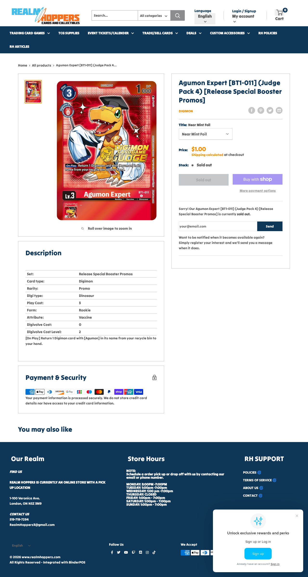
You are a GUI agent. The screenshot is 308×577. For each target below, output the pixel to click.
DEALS (191, 33)
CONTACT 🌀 (253, 495)
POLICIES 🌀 (252, 472)
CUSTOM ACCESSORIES (227, 33)
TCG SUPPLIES (68, 33)
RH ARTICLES (19, 46)
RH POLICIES (267, 33)
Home (22, 65)
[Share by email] (279, 110)
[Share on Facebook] (251, 110)
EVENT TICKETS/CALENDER (108, 33)
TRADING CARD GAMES (27, 33)
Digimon (186, 111)
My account (243, 16)
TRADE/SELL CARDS (157, 33)
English (17, 545)
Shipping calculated (207, 155)
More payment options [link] (258, 190)
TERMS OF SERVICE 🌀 (259, 480)
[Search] (177, 15)
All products (41, 65)
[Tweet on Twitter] (270, 110)
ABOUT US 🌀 (253, 488)
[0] (279, 12)
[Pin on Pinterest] (260, 110)
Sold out (203, 179)
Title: (194, 125)
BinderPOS (77, 562)
